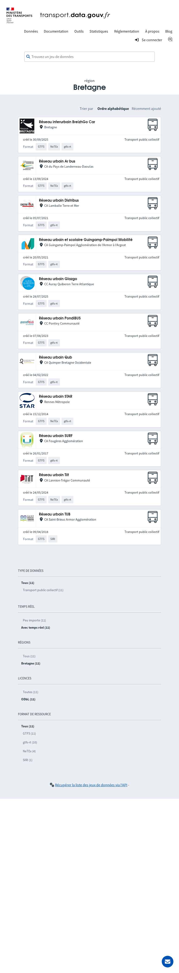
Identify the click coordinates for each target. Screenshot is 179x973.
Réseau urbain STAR (55, 396)
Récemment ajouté (146, 108)
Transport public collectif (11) (43, 590)
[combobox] (89, 57)
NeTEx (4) (29, 751)
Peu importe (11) (34, 620)
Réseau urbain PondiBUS (60, 318)
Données (31, 31)
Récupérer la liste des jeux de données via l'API (91, 785)
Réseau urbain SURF (55, 436)
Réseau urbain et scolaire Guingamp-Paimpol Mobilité (86, 240)
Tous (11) (29, 656)
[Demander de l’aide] (167, 961)
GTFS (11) (29, 733)
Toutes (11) (30, 692)
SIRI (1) (27, 760)
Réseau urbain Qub (55, 357)
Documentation (56, 31)
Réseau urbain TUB (54, 514)
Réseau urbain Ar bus (57, 161)
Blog (168, 31)
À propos (152, 31)
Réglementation (126, 31)
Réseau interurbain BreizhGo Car (67, 122)
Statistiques (99, 31)
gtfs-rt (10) (30, 742)
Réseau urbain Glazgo (58, 279)
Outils (79, 31)
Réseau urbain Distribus (59, 200)
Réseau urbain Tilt (54, 475)
